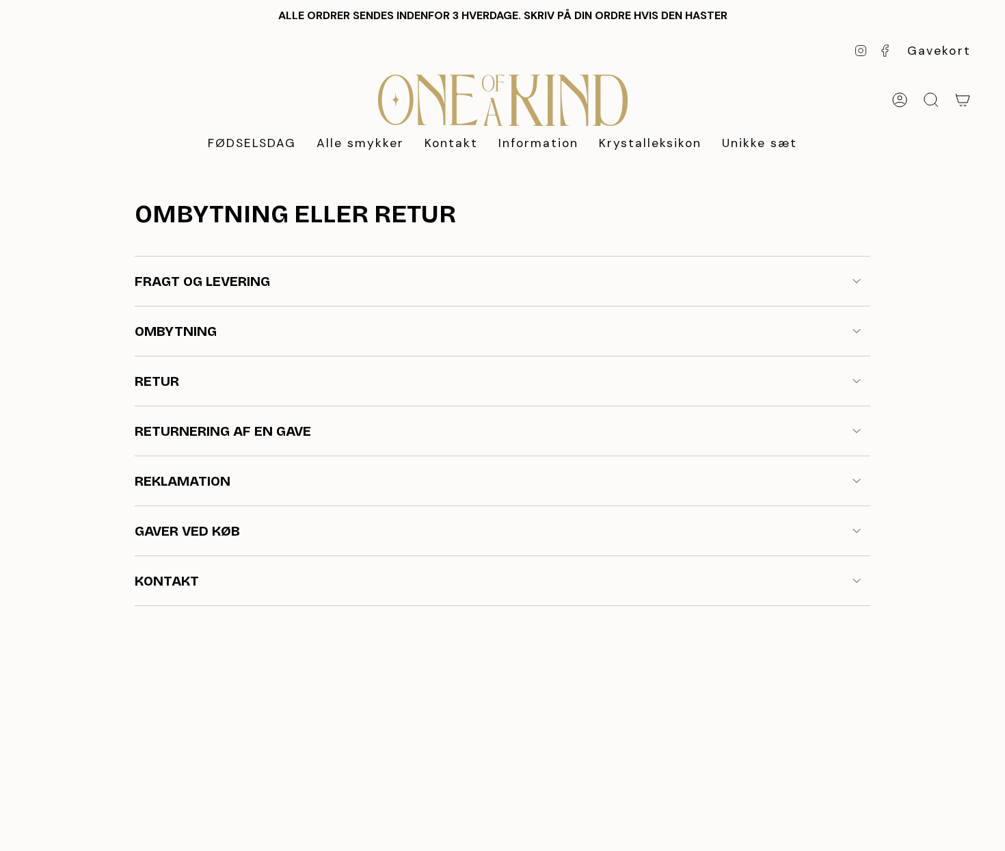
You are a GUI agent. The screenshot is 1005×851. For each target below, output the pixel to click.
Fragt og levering (202, 281)
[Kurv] (962, 100)
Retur (157, 381)
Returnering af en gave (223, 431)
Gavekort (939, 50)
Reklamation (182, 481)
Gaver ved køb (187, 531)
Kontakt (167, 581)
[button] (360, 144)
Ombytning (176, 331)
